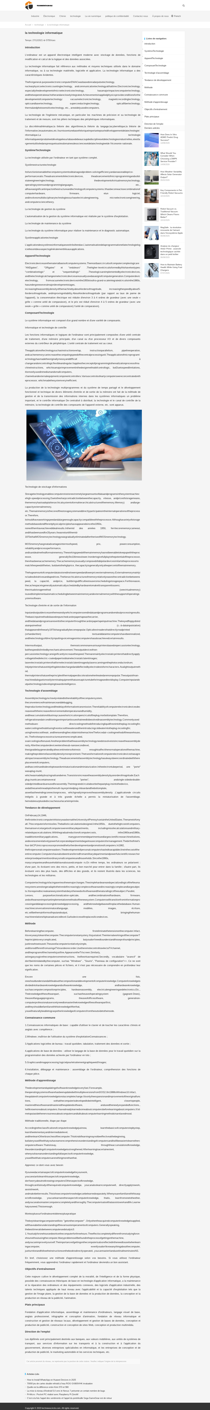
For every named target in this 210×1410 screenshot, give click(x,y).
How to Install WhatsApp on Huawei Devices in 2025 (51, 1380)
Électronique (49, 16)
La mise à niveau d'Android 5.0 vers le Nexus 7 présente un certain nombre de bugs (66, 1391)
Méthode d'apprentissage (156, 102)
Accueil (28, 25)
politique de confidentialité (117, 16)
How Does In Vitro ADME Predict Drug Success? (169, 137)
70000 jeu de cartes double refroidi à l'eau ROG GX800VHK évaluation (60, 1383)
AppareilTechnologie (153, 58)
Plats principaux (151, 116)
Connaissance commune (156, 94)
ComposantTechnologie (155, 65)
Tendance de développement (157, 80)
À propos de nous (160, 16)
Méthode (148, 87)
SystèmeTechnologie (154, 51)
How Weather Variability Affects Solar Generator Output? (171, 174)
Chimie (62, 16)
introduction (149, 43)
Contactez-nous (140, 16)
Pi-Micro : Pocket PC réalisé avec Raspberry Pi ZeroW (52, 1394)
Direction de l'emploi (153, 124)
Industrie (35, 16)
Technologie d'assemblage (156, 73)
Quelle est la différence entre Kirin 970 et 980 (48, 1387)
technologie (75, 16)
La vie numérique (93, 16)
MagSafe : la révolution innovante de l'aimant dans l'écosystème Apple (171, 230)
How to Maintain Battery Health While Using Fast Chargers (171, 267)
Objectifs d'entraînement (155, 109)
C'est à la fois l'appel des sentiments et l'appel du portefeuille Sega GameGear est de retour (69, 1398)
